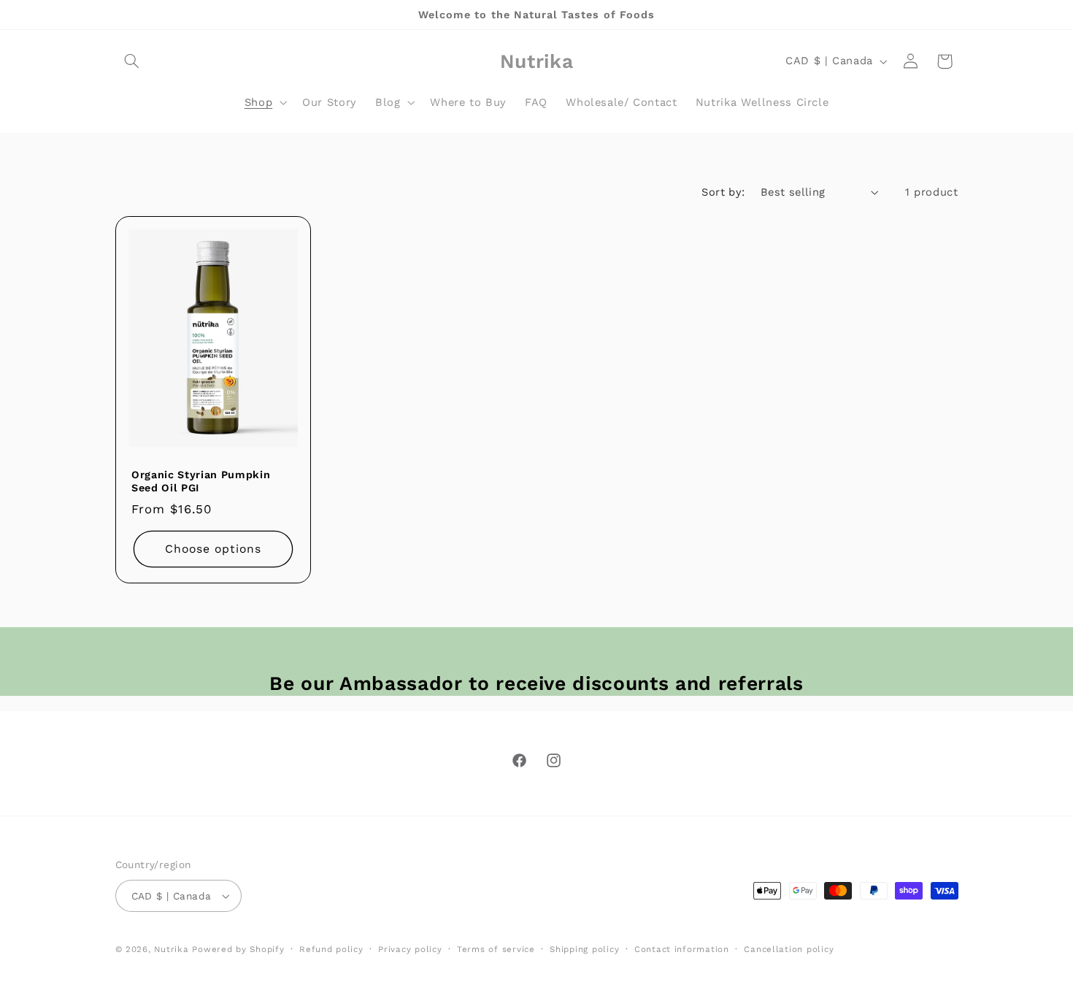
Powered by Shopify (238, 949)
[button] (132, 61)
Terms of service (496, 949)
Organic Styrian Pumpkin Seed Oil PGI (200, 481)
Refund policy (331, 949)
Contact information (681, 949)
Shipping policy (584, 949)
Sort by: (723, 192)
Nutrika (171, 949)
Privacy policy (410, 949)
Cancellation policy (789, 949)
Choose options (212, 549)
